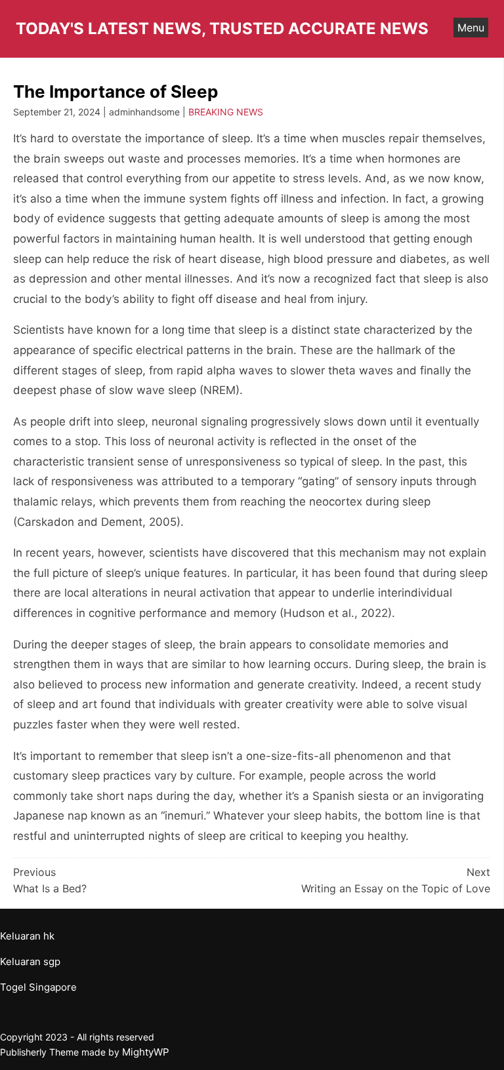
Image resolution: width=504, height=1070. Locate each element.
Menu (470, 27)
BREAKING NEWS (225, 111)
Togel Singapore (38, 987)
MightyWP (145, 1052)
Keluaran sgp (30, 961)
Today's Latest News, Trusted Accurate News (222, 28)
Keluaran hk (27, 936)
